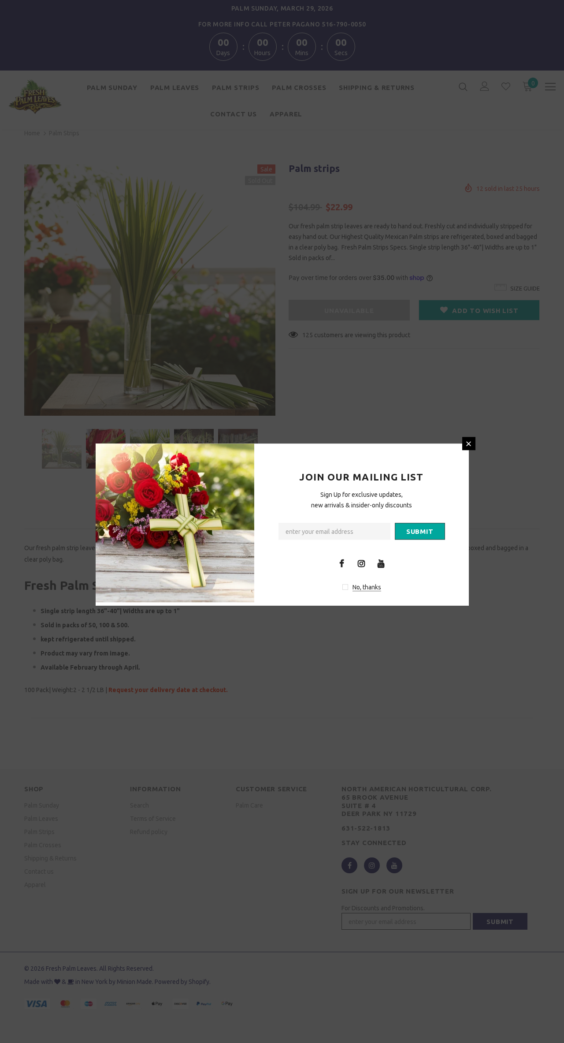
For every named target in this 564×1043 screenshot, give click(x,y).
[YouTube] (381, 563)
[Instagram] (361, 563)
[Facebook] (341, 563)
